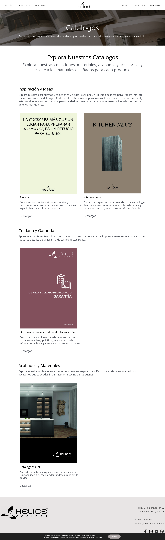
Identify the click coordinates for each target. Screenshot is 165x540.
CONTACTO (139, 5)
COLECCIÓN (8, 5)
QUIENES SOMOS (40, 5)
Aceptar (114, 536)
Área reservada (155, 5)
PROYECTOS (23, 5)
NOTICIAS (125, 5)
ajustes (99, 538)
